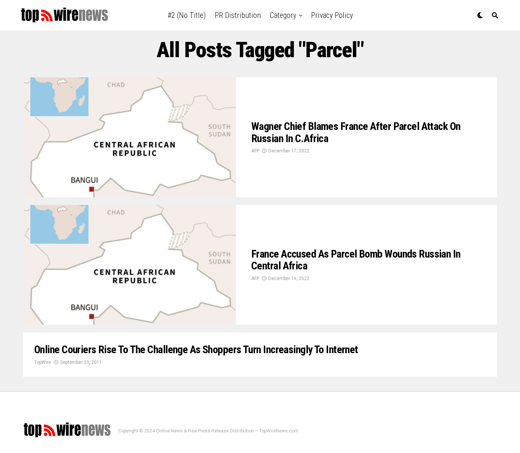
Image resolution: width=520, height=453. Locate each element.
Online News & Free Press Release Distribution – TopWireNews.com (227, 431)
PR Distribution (238, 15)
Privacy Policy (332, 15)
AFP (255, 151)
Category (283, 15)
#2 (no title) (186, 15)
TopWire (42, 362)
